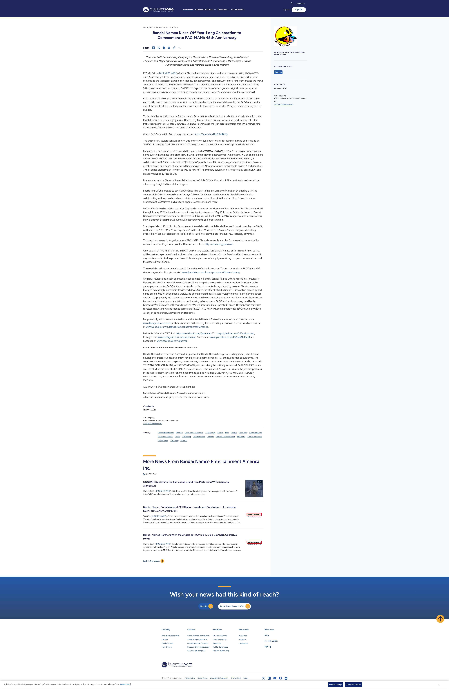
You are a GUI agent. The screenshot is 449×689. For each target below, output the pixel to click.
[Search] (292, 3)
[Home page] (158, 9)
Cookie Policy (125, 684)
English (278, 72)
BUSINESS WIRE (168, 73)
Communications (255, 437)
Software (174, 441)
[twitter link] (263, 678)
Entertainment (199, 437)
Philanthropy (163, 441)
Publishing (186, 437)
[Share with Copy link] (174, 48)
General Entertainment (225, 437)
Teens (177, 437)
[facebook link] (280, 678)
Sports (220, 433)
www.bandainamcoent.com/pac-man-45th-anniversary (211, 272)
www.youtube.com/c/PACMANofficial (230, 337)
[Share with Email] (169, 48)
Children (210, 437)
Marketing (241, 437)
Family (234, 433)
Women (179, 433)
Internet (183, 441)
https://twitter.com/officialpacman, (236, 333)
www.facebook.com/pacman (172, 340)
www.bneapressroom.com (157, 323)
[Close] (438, 685)
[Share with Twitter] (159, 48)
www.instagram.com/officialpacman (176, 337)
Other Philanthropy (166, 433)
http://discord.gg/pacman (219, 244)
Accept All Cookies (353, 684)
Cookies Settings (335, 684)
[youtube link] (274, 678)
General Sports (255, 433)
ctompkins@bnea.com (152, 423)
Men (227, 433)
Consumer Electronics (194, 433)
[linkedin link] (269, 678)
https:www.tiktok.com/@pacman (193, 333)
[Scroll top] (440, 619)
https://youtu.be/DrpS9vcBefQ (211, 134)
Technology (210, 433)
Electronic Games (165, 437)
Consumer (243, 433)
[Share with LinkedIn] (153, 48)
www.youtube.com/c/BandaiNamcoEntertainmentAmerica (177, 326)
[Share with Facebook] (164, 48)
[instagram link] (286, 678)
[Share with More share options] (179, 48)
